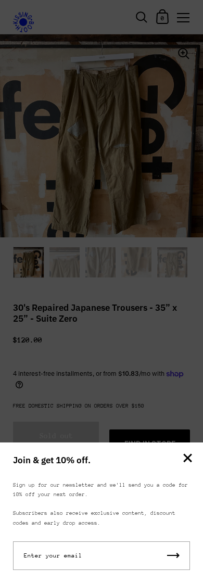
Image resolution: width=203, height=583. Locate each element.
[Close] (187, 458)
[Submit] (173, 555)
